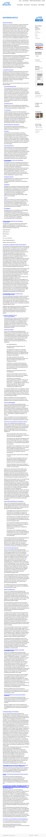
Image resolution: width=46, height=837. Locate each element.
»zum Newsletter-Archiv (39, 71)
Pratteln (36, 36)
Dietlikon (36, 35)
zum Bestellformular (38, 61)
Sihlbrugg (36, 30)
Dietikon (36, 33)
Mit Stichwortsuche (38, 119)
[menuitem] (19, 4)
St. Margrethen (37, 38)
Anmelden (41, 84)
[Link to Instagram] (42, 835)
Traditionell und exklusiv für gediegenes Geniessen (39, 131)
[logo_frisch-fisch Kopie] (6, 4)
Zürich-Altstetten (37, 32)
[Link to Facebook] (41, 835)
